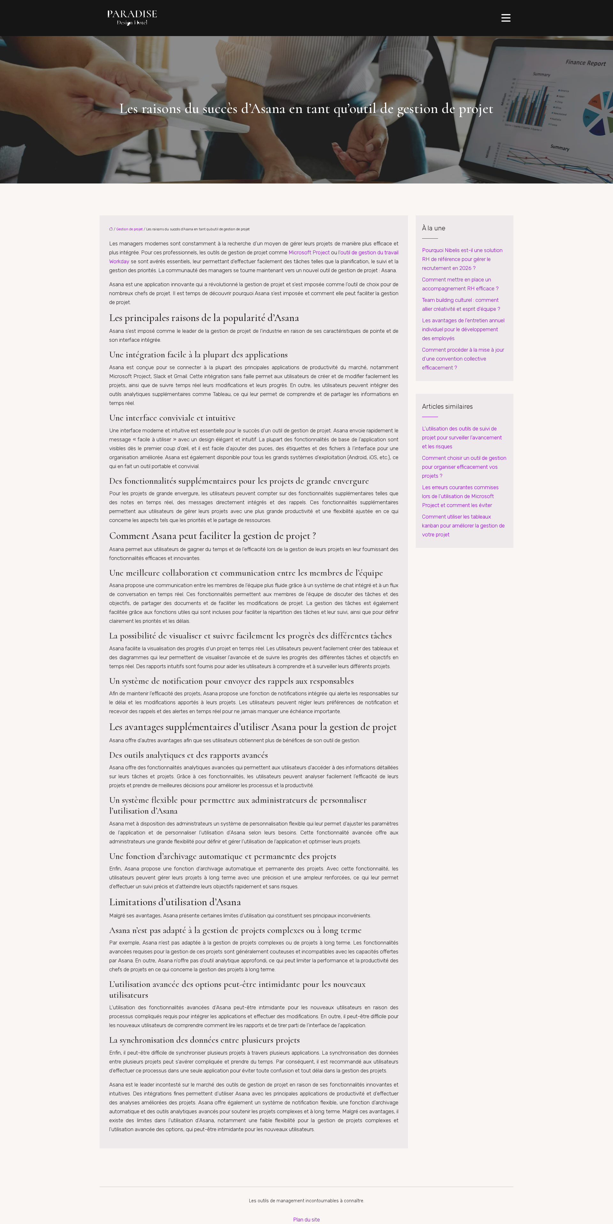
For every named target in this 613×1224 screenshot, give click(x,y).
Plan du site (306, 1219)
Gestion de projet (129, 229)
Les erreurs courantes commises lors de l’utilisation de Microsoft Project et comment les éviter (460, 496)
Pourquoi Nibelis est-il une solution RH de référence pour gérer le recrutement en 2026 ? (462, 259)
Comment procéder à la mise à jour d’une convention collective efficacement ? (463, 359)
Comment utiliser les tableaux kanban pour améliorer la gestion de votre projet (463, 525)
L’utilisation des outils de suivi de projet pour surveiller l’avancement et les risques (462, 437)
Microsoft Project (309, 252)
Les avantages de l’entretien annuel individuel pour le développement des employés (463, 329)
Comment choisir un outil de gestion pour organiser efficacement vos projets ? (464, 467)
